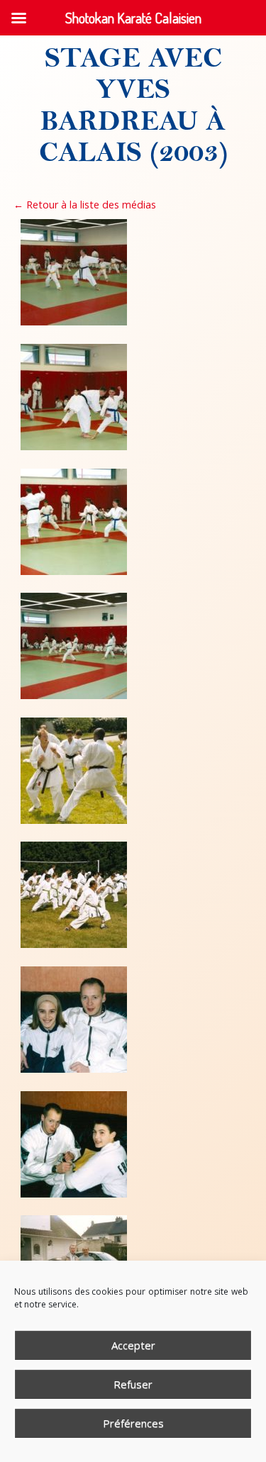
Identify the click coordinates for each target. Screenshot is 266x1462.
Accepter (133, 1345)
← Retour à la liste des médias (84, 204)
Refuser (133, 1384)
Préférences (133, 1423)
